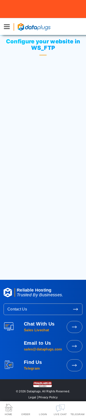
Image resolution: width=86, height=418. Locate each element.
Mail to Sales (74, 346)
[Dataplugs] (34, 26)
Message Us (74, 365)
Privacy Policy (48, 397)
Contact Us (17, 309)
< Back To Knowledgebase (43, 259)
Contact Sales (74, 327)
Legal (32, 397)
